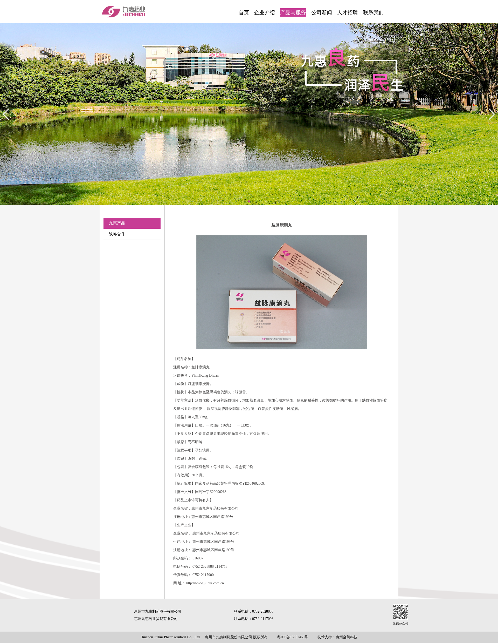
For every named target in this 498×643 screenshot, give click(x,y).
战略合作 (117, 234)
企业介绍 (264, 12)
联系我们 (373, 12)
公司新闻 (321, 12)
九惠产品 (117, 223)
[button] (245, 201)
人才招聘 (347, 12)
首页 (244, 12)
